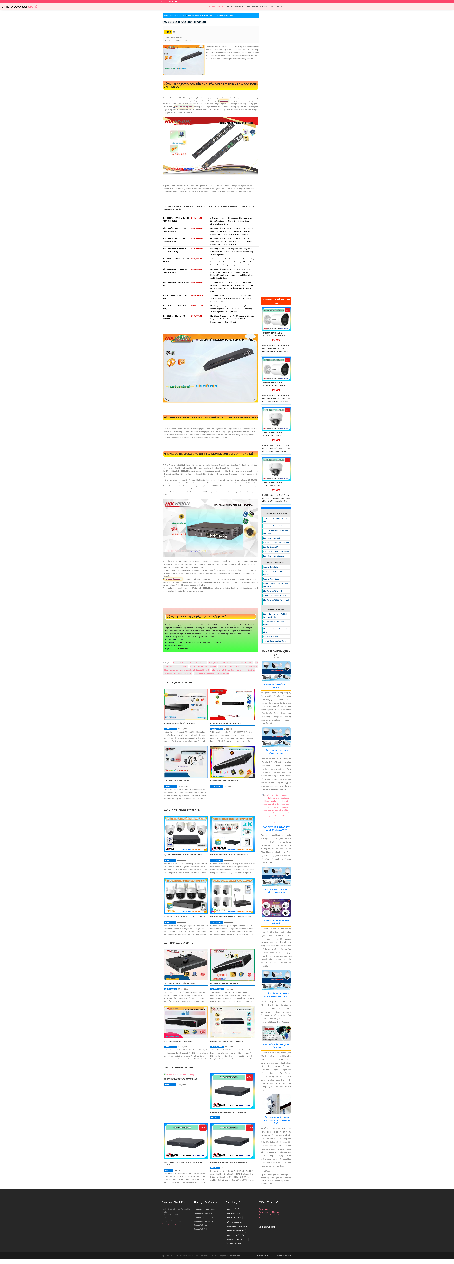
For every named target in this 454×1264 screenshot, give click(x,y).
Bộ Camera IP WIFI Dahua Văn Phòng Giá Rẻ (183, 855)
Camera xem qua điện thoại (268, 1212)
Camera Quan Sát (19, 6)
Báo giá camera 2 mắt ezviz (273, 556)
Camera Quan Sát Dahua (203, 1217)
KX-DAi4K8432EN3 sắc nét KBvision (179, 723)
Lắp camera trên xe (234, 1218)
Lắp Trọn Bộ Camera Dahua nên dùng (275, 630)
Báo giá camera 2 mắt (271, 538)
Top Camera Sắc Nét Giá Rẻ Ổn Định (275, 520)
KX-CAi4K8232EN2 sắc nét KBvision (225, 723)
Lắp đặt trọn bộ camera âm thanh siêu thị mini (211, 673)
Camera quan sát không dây (269, 1215)
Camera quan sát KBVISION (204, 1209)
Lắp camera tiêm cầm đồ (235, 1231)
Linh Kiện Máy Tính (270, 636)
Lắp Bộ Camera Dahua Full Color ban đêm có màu (275, 615)
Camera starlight (264, 1209)
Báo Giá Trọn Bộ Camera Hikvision (203, 666)
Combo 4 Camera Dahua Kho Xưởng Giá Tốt (230, 855)
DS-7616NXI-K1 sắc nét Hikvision (224, 781)
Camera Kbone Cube (271, 579)
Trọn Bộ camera (251, 7)
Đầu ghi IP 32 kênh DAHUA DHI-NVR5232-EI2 (228, 1162)
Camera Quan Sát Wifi (234, 7)
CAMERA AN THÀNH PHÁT (170, 1)
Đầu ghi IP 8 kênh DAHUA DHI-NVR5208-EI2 (228, 1112)
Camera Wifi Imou (200, 1225)
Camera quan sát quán (235, 1235)
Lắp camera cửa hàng (235, 1222)
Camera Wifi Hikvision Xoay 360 (275, 595)
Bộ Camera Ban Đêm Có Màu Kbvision (274, 622)
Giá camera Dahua (264, 1256)
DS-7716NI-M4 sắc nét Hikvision (178, 1041)
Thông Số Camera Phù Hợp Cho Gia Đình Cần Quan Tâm (231, 663)
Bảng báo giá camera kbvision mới (276, 551)
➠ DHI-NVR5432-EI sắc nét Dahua (178, 781)
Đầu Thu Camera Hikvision (198, 15)
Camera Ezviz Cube (270, 567)
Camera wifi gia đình (234, 1213)
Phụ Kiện (263, 7)
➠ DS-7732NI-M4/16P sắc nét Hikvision (226, 1041)
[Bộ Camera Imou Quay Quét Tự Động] (179, 1074)
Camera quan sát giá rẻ (170, 1224)
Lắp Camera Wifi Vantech (272, 591)
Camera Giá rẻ (234, 1256)
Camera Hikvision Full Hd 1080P (222, 15)
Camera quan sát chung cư (237, 1239)
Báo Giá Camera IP (270, 547)
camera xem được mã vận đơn (274, 526)
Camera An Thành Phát (173, 1202)
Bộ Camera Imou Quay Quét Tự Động (180, 1079)
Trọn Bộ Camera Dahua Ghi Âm (275, 641)
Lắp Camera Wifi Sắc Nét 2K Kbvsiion (274, 573)
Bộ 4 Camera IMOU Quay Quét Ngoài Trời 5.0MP (185, 917)
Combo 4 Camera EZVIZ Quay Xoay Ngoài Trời (230, 917)
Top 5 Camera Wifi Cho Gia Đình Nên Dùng (275, 531)
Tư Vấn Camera (276, 7)
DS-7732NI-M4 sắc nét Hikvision (224, 983)
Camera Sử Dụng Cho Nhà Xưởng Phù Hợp (189, 663)
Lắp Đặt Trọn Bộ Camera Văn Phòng (177, 673)
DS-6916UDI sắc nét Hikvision (184, 22)
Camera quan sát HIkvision (204, 1213)
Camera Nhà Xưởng (234, 1209)
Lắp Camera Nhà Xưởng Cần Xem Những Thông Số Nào (276, 1120)
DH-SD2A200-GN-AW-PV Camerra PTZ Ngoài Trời (238, 666)
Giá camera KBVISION (282, 1256)
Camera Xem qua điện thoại (237, 1226)
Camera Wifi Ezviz (200, 1229)
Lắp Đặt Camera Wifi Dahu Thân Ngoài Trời (275, 585)
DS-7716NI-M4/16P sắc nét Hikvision (179, 983)
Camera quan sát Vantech (203, 1221)
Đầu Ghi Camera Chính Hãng (175, 15)
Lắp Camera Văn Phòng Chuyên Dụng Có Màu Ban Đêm (233, 670)
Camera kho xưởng (234, 1244)
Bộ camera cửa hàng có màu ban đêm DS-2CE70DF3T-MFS (186, 670)
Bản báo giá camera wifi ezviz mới (276, 542)
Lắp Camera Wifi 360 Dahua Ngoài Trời (276, 601)
